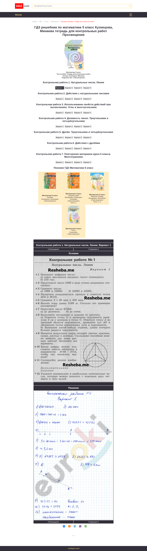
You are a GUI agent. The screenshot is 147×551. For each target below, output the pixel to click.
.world (22, 6)
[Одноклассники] (68, 526)
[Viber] (78, 526)
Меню (18, 15)
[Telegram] (73, 526)
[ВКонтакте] (62, 526)
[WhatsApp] (84, 526)
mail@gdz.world (73, 548)
